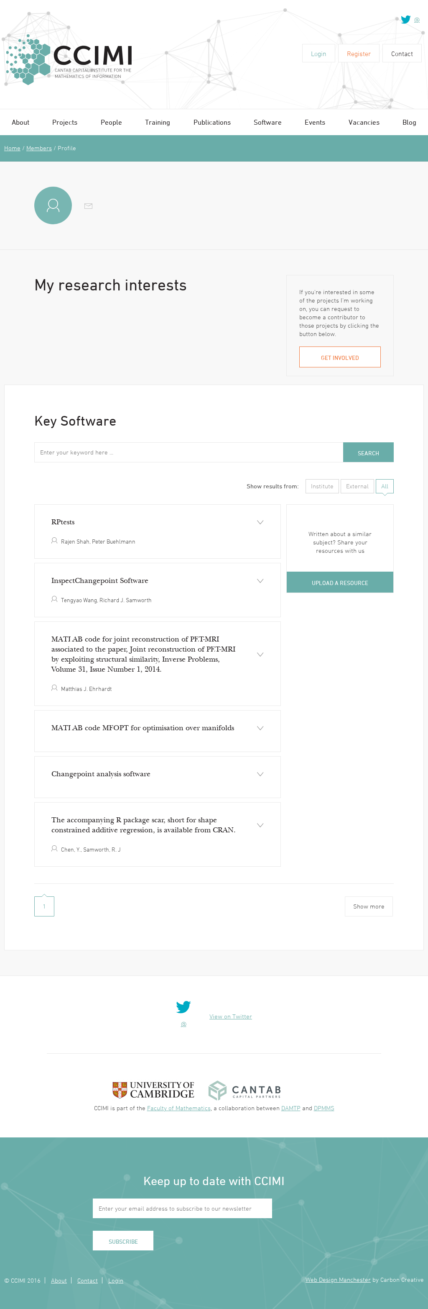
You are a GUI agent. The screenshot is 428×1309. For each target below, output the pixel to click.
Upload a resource (340, 582)
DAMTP (291, 1107)
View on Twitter (230, 1016)
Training (157, 122)
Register (359, 53)
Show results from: (273, 486)
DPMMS (324, 1107)
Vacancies (364, 122)
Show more (369, 906)
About (20, 122)
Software (268, 122)
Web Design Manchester (338, 1279)
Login (318, 53)
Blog (409, 122)
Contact (402, 53)
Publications (212, 122)
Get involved (340, 357)
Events (315, 122)
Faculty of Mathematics (179, 1107)
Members (39, 147)
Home (12, 147)
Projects (64, 122)
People (111, 122)
